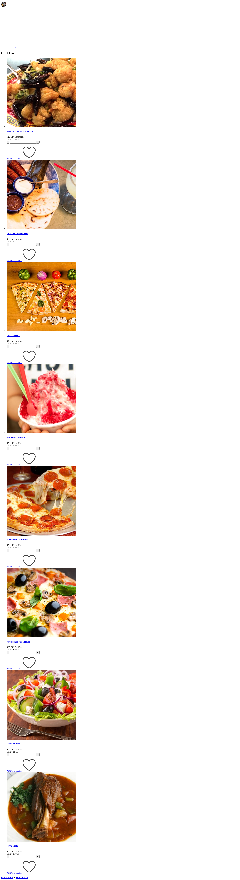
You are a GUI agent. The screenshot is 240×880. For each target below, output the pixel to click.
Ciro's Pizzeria (13, 335)
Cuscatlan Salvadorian (17, 233)
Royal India (12, 846)
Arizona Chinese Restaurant (20, 131)
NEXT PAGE (22, 877)
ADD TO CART (14, 158)
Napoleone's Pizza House (18, 642)
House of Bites (13, 744)
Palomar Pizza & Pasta (17, 539)
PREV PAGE (7, 877)
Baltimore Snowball (16, 437)
